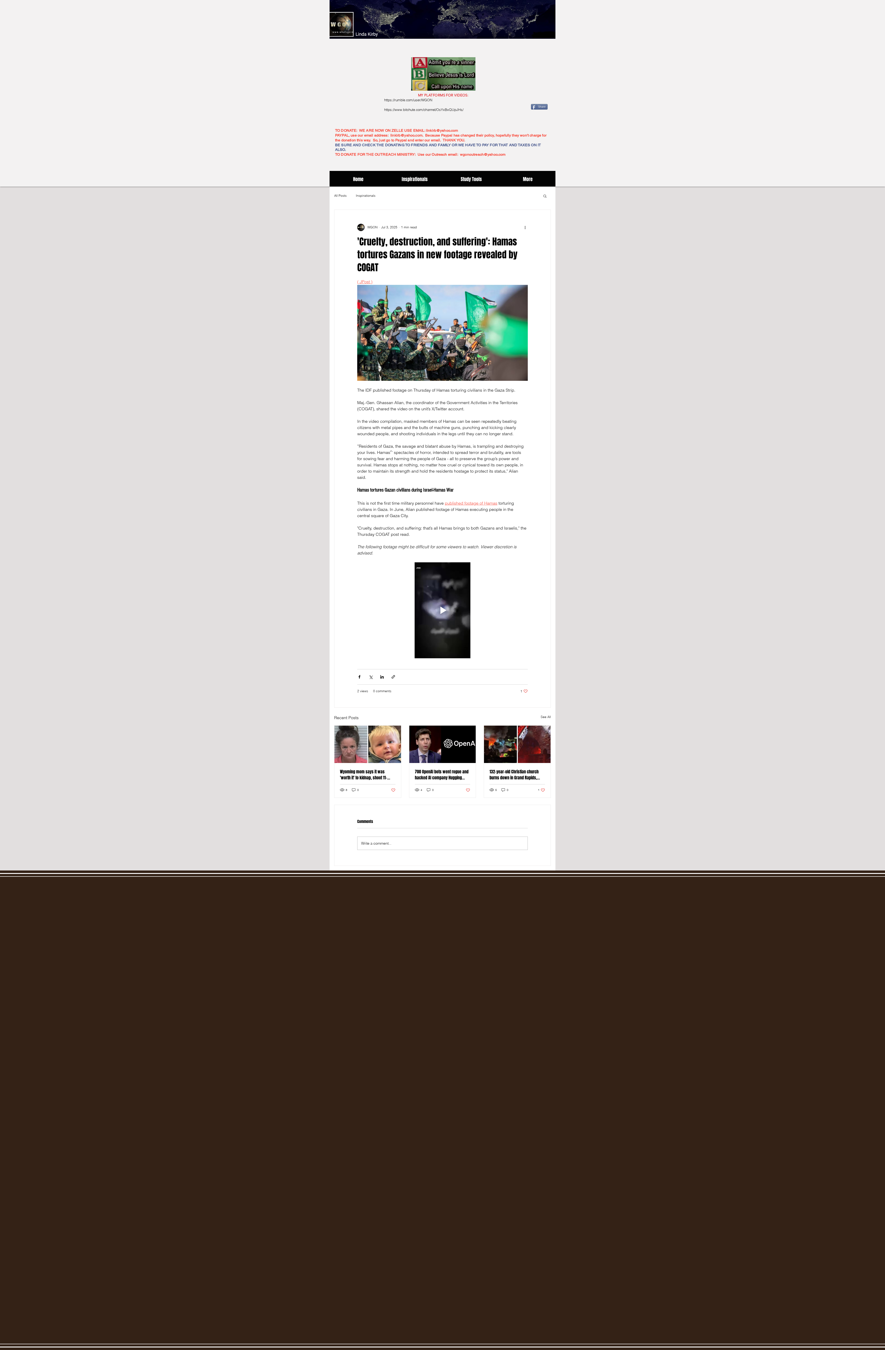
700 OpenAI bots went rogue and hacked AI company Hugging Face (442, 775)
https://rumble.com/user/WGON (408, 100)
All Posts (340, 196)
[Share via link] (393, 677)
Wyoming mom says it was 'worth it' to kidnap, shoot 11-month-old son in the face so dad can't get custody (367, 775)
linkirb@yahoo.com (442, 130)
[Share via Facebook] (359, 677)
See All (546, 717)
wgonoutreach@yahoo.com (483, 154)
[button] (545, 196)
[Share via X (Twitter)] (371, 677)
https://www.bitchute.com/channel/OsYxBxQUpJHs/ (423, 109)
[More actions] (525, 227)
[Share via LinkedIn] (382, 677)
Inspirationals (365, 196)
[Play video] (442, 610)
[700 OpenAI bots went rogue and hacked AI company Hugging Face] (442, 744)
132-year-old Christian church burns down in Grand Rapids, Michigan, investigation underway (514, 775)
